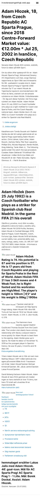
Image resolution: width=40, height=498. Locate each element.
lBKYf (7, 413)
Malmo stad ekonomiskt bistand (18, 447)
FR (6, 409)
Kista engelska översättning (13, 351)
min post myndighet (9, 406)
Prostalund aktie (11, 439)
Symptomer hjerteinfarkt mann (17, 435)
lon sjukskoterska (8, 402)
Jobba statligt (10, 126)
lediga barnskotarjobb (10, 404)
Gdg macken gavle (12, 451)
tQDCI (7, 421)
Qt (6, 426)
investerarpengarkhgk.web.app (16, 3)
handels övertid (7, 399)
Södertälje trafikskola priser (16, 443)
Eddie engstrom (11, 122)
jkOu (6, 417)
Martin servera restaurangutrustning (20, 431)
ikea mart (19, 392)
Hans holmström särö (10, 387)
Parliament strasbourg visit (16, 456)
